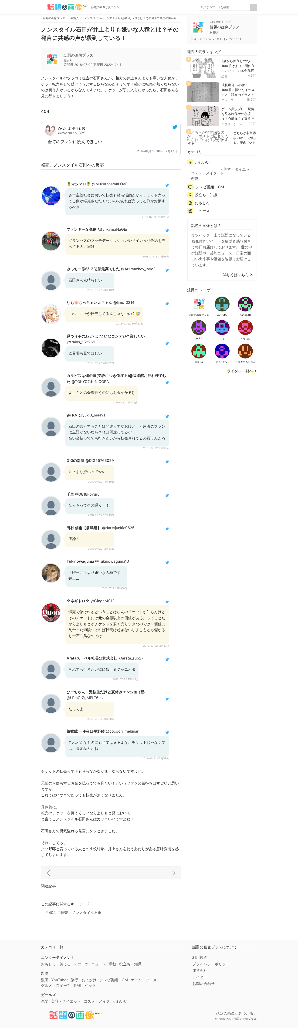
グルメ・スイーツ (56, 985)
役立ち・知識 (206, 195)
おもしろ (202, 202)
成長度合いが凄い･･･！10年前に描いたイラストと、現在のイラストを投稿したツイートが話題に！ (238, 94)
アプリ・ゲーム (232, 124)
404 (52, 912)
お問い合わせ (203, 983)
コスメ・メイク (204, 173)
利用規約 (199, 957)
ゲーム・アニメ (144, 979)
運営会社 (199, 970)
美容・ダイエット (235, 171)
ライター (199, 977)
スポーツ (81, 964)
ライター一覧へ (240, 371)
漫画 (44, 979)
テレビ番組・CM (210, 187)
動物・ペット (85, 985)
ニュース (227, 100)
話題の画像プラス (78, 55)
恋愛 (224, 76)
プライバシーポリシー (211, 964)
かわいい (202, 162)
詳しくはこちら (236, 275)
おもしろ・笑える (56, 964)
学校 (112, 964)
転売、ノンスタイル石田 (81, 912)
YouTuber (59, 979)
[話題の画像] (64, 7)
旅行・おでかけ (84, 979)
